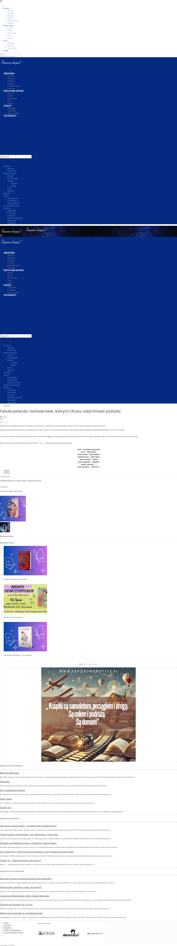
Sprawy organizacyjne (12, 206)
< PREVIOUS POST (5, 476)
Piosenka (4, 781)
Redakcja (8, 928)
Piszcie (5, 40)
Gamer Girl (5, 807)
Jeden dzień (6, 798)
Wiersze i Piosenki (12, 48)
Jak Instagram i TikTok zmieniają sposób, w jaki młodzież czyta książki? (37, 851)
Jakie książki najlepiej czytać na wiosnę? (21, 887)
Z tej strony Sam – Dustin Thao (11, 491)
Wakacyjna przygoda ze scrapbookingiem (21, 913)
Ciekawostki (10, 13)
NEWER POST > (4, 486)
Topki (8, 35)
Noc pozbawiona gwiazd (12, 790)
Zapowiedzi (10, 10)
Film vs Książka (11, 33)
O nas (6, 923)
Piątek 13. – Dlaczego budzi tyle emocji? (20, 860)
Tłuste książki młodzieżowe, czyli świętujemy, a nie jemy (29, 834)
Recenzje (9, 28)
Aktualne (10, 168)
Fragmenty (10, 18)
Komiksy (14, 183)
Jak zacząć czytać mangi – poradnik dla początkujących (28, 825)
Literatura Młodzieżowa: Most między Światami (24, 895)
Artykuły (9, 30)
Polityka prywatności (14, 933)
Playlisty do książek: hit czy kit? (16, 904)
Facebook (7, 470)
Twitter (6, 471)
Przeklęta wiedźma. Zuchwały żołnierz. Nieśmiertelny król (20, 480)
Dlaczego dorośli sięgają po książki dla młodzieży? (26, 878)
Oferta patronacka (12, 930)
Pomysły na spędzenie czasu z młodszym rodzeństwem (28, 843)
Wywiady (9, 38)
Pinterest (7, 473)
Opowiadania (10, 43)
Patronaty (6, 50)
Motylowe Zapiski (8, 25)
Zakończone (11, 171)
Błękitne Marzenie (9, 772)
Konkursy (7, 166)
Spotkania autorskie (12, 20)
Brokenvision (4, 417)
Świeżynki (6, 8)
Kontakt (8, 925)
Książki (13, 186)
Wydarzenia (10, 23)
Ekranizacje (10, 15)
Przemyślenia (10, 45)
